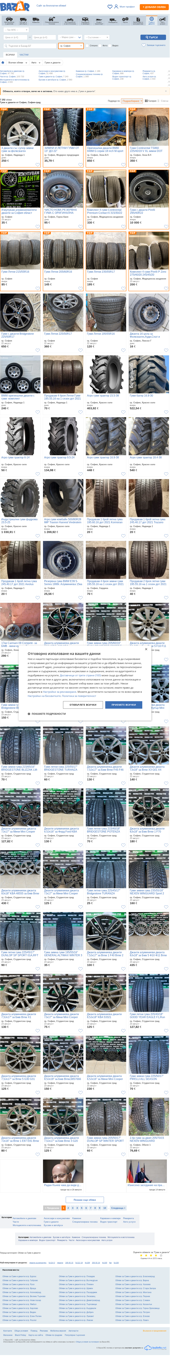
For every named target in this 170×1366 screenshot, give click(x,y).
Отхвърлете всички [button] (83, 704)
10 (104, 1208)
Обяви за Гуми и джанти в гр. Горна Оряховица (137, 1308)
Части (16, 1222)
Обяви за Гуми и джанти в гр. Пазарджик (78, 1292)
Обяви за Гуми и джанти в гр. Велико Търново (23, 1296)
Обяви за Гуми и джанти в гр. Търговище (78, 1304)
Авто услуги (129, 1222)
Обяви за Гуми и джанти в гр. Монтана (133, 1292)
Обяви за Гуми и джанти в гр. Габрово (20, 1280)
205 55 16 (96, 1263)
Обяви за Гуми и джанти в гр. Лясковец (77, 1296)
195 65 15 (69, 1263)
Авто (34, 62)
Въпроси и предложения (154, 1331)
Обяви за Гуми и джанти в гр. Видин (19, 1312)
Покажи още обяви (85, 1200)
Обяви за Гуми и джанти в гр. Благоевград (135, 1276)
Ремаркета (128, 1218)
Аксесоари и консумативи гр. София (52, 72)
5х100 (116, 1263)
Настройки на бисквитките (44, 696)
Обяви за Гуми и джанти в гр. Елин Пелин (22, 1316)
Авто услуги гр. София (149, 77)
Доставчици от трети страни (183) (80, 675)
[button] (47, 714)
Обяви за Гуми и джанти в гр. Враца (19, 1288)
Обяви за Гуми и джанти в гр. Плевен (76, 1284)
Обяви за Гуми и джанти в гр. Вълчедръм (78, 1280)
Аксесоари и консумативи (57, 1218)
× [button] (146, 649)
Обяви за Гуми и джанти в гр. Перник (132, 1296)
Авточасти (73, 1331)
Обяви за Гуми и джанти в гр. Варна (132, 1280)
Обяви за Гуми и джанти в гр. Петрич (132, 1312)
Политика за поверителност (79, 696)
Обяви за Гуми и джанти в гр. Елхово (132, 1316)
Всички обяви (16, 62)
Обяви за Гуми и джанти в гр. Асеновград (21, 1292)
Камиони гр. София (88, 71)
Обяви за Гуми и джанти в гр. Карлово (20, 1308)
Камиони (76, 1218)
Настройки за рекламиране (59, 691)
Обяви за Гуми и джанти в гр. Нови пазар (21, 1300)
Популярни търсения (75, 1335)
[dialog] (85, 683)
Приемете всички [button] (124, 704)
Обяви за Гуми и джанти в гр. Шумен (76, 1288)
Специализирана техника (84, 1222)
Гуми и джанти (52, 62)
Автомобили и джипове (24, 1218)
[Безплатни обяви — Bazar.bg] (15, 7)
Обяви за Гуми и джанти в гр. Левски (76, 1320)
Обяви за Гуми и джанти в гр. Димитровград (79, 1300)
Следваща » (118, 1208)
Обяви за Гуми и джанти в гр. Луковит (76, 1316)
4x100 (104, 1263)
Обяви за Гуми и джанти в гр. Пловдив (77, 1276)
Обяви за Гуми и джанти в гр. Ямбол (19, 1304)
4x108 (87, 1263)
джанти (60, 1263)
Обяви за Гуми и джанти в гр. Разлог (19, 1320)
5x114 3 (52, 1263)
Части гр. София (12, 76)
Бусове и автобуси (53, 1225)
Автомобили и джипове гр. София (12, 72)
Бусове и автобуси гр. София (55, 80)
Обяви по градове (53, 1335)
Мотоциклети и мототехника (27, 1225)
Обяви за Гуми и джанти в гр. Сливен (132, 1300)
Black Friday (20, 1335)
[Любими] (110, 7)
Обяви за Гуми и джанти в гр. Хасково (133, 1284)
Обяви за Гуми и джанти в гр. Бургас (19, 1276)
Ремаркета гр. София (149, 72)
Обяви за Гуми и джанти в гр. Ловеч (132, 1320)
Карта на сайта (36, 1335)
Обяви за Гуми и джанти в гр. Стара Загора (135, 1288)
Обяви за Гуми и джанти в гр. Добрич (76, 1312)
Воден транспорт (108, 1222)
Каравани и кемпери (110, 1218)
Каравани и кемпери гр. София (123, 72)
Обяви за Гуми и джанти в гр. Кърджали (77, 1308)
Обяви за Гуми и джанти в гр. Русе (18, 1284)
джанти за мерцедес (37, 1263)
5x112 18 (79, 1263)
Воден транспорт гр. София (122, 77)
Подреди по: (114, 101)
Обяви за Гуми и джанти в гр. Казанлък (133, 1304)
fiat (110, 1263)
